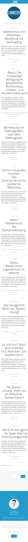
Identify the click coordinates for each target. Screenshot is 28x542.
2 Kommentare (14, 376)
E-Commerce (18, 59)
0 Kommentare (14, 61)
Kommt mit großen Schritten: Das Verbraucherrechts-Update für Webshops (14, 178)
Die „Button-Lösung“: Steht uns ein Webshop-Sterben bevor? (14, 392)
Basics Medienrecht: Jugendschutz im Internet (14, 267)
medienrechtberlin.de (14, 514)
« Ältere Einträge (7, 465)
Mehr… (24, 517)
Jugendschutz (23, 290)
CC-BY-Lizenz (18, 527)
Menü (14, 2)
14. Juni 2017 (14, 69)
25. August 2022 (14, 28)
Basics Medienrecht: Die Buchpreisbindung (14, 225)
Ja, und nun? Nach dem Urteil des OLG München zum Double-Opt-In (14, 349)
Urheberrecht (9, 114)
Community (11, 59)
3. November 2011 (14, 426)
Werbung (18, 374)
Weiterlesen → (14, 153)
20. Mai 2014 (14, 166)
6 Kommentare (14, 419)
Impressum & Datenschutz (14, 531)
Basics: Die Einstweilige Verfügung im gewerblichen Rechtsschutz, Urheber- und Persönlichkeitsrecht (14, 82)
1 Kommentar (14, 458)
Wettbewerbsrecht (18, 114)
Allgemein (5, 249)
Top (14, 536)
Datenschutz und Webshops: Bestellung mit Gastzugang (14, 37)
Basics (2, 112)
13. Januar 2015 (14, 124)
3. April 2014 (14, 216)
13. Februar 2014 (14, 259)
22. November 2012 (14, 341)
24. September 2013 (14, 301)
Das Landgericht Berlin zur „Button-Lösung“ (14, 308)
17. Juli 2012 (14, 383)
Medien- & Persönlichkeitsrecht (19, 112)
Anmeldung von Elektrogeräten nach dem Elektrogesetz (14, 132)
